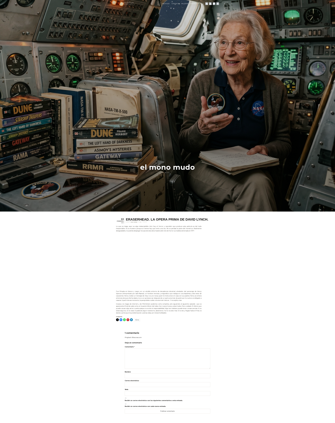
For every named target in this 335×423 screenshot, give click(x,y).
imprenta (187, 293)
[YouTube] (210, 3)
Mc (140, 222)
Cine (132, 222)
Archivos (166, 3)
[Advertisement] (159, 245)
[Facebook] (217, 3)
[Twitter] (214, 3)
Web (126, 389)
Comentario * (130, 347)
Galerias (185, 3)
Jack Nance (139, 293)
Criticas (135, 222)
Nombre (128, 372)
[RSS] (206, 3)
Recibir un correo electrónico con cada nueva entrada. (145, 406)
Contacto (175, 3)
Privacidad (195, 3)
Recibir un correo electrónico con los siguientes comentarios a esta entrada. (154, 400)
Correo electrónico (132, 380)
